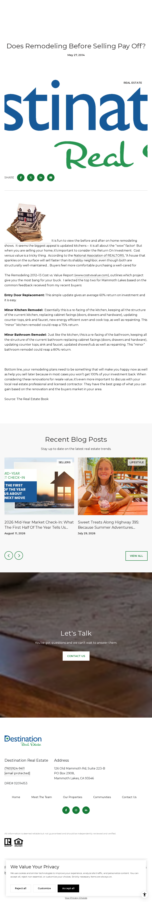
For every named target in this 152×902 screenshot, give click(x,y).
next (18, 555)
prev (8, 555)
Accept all (68, 888)
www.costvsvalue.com (91, 275)
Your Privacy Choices (76, 897)
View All (136, 556)
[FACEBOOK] (66, 810)
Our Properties (72, 797)
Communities (102, 797)
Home (16, 797)
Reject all (20, 888)
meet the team (41, 797)
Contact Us (129, 797)
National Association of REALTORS (99, 255)
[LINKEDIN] (86, 810)
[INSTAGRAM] (76, 810)
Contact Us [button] (76, 656)
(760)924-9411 (14, 768)
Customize (44, 888)
